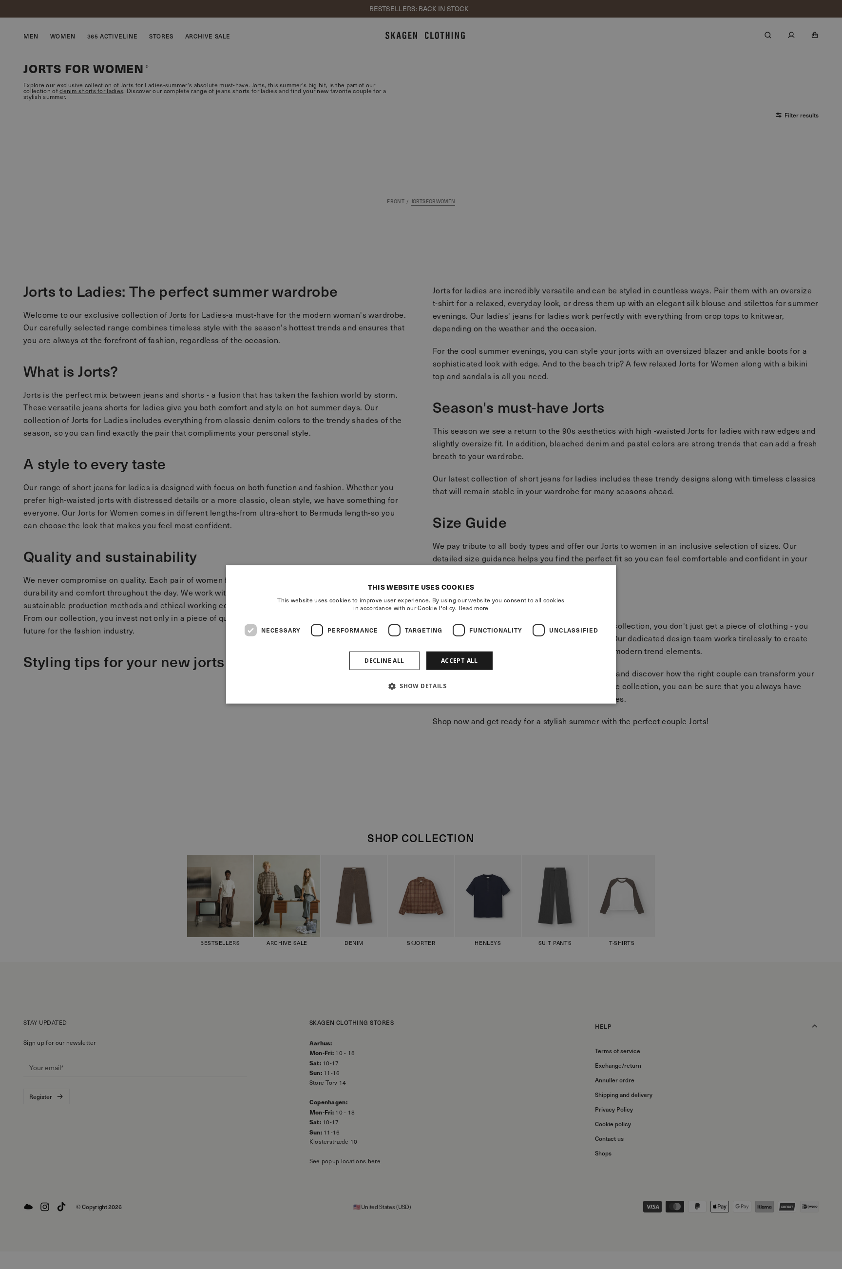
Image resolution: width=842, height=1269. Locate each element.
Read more (474, 607)
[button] (421, 686)
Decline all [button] (384, 660)
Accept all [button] (459, 660)
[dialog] (421, 634)
